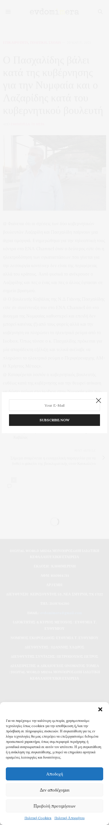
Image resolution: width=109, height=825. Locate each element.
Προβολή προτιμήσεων (54, 806)
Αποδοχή (54, 774)
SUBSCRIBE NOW (54, 420)
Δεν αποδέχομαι (54, 790)
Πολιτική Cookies (37, 818)
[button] (100, 709)
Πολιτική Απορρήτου (69, 818)
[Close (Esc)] (98, 401)
